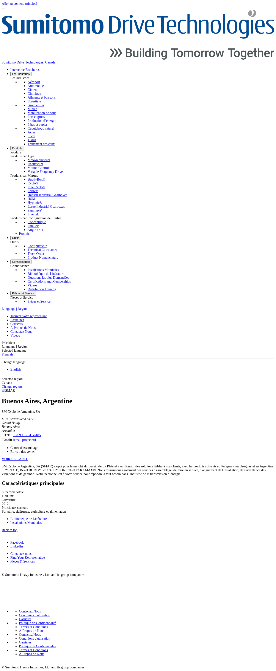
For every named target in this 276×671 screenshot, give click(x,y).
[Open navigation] (3, 8)
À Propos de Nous (23, 327)
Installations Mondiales (26, 522)
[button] (142, 78)
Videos (15, 335)
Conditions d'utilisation (34, 615)
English (15, 369)
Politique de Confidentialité (37, 623)
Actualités (17, 320)
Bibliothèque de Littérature (28, 519)
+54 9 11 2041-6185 (27, 435)
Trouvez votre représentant (28, 316)
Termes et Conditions (33, 627)
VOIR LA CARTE (15, 459)
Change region (12, 386)
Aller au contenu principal (19, 3)
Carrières (16, 324)
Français (7, 354)
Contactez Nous (21, 331)
